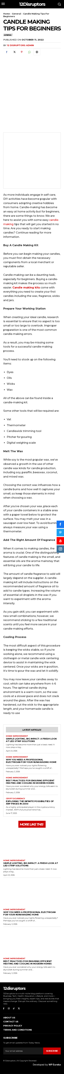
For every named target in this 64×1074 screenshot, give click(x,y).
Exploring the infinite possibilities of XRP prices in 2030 (30, 802)
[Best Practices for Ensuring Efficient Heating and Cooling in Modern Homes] (32, 941)
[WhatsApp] (29, 52)
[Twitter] (14, 52)
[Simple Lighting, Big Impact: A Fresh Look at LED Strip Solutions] (32, 843)
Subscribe (52, 1051)
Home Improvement (17, 736)
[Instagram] (9, 1008)
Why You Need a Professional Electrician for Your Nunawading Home (31, 760)
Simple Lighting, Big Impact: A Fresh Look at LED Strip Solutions (31, 739)
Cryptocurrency (15, 799)
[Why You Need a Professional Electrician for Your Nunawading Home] (32, 892)
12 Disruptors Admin (20, 45)
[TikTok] (14, 1008)
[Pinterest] (21, 52)
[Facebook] (6, 52)
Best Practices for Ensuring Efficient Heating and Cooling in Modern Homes (30, 781)
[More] (36, 52)
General (16, 14)
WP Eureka (55, 1064)
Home (6, 14)
